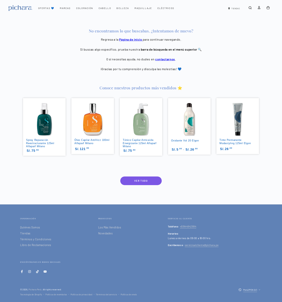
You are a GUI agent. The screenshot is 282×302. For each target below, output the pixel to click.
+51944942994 (188, 226)
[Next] (259, 119)
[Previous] (22, 119)
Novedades (105, 233)
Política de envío (129, 294)
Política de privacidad (81, 294)
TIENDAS (235, 8)
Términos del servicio (106, 294)
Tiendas (25, 233)
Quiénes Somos (30, 227)
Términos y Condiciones (35, 239)
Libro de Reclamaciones (35, 245)
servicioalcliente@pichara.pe (202, 245)
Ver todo (141, 180)
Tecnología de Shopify (31, 294)
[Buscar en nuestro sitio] (250, 8)
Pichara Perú (35, 289)
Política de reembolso (56, 294)
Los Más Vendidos (109, 227)
